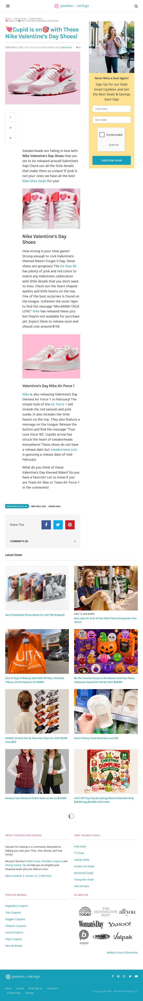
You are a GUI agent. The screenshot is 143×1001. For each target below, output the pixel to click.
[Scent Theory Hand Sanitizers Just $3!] (106, 711)
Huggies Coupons (15, 919)
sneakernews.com (64, 449)
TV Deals (79, 853)
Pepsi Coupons (13, 939)
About (8, 988)
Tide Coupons (13, 912)
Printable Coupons (52, 861)
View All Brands (13, 945)
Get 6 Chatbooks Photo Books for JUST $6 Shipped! (35, 614)
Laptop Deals (81, 859)
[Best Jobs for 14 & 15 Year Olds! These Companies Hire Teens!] (106, 588)
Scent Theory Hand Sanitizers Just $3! (96, 738)
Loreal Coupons (14, 932)
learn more (66, 47)
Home (8, 18)
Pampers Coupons (15, 925)
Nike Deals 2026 (38, 506)
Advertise (45, 875)
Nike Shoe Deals (34, 181)
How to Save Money (84, 614)
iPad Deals (80, 846)
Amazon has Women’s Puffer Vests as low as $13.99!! (35, 798)
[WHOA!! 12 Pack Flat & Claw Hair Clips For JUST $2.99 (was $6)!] (37, 711)
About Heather (13, 875)
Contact (20, 988)
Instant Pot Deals (84, 866)
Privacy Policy (14, 992)
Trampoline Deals (84, 879)
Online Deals (20, 18)
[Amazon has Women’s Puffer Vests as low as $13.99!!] (37, 771)
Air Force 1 (59, 404)
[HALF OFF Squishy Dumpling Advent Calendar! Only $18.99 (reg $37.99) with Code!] (106, 771)
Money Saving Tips (16, 865)
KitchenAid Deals (83, 873)
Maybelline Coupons (16, 906)
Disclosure (52, 988)
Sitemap (29, 992)
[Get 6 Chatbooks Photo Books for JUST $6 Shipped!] (37, 588)
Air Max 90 (68, 266)
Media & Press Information (122, 952)
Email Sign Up (35, 988)
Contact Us (31, 875)
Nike (36, 311)
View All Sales (81, 886)
